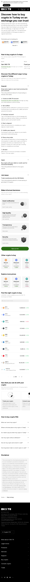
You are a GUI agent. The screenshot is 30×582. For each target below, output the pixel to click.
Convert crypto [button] (6, 563)
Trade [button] (3, 567)
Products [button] (4, 547)
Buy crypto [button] (4, 559)
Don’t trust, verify (7, 207)
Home (2, 497)
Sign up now (15, 248)
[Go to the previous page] (11, 376)
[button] (18, 9)
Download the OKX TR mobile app (10, 100)
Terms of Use (22, 485)
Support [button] (3, 555)
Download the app (6, 66)
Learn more (5, 243)
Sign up (23, 9)
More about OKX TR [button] (7, 539)
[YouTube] (10, 577)
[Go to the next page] (19, 376)
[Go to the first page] (8, 376)
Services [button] (4, 551)
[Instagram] (7, 577)
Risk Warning (8, 487)
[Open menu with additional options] (28, 9)
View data (5, 231)
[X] (2, 577)
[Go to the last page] (21, 376)
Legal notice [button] (5, 543)
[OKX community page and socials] (12, 577)
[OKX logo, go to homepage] (6, 9)
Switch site (6, 5)
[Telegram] (4, 577)
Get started (5, 219)
